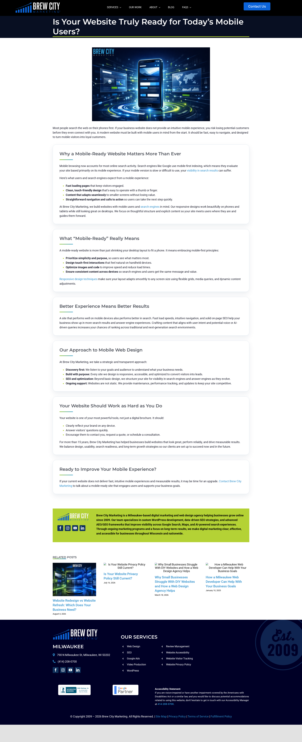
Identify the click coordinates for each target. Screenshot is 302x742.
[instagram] (68, 528)
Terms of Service (198, 716)
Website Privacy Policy (178, 664)
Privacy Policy (177, 716)
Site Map (161, 716)
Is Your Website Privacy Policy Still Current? (125, 566)
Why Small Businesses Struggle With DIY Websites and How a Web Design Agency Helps (176, 567)
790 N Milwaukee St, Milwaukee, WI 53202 (83, 655)
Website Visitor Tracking (179, 658)
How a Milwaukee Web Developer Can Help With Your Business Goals (227, 567)
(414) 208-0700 (67, 661)
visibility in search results (202, 170)
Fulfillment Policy (221, 716)
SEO (129, 652)
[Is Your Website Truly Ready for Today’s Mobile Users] (75, 630)
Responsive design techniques (78, 279)
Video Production (136, 664)
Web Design (133, 646)
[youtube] (75, 528)
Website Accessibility (177, 652)
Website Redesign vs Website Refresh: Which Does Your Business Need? (74, 579)
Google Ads (133, 658)
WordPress (133, 670)
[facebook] (60, 528)
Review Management (177, 646)
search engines (149, 206)
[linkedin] (82, 528)
